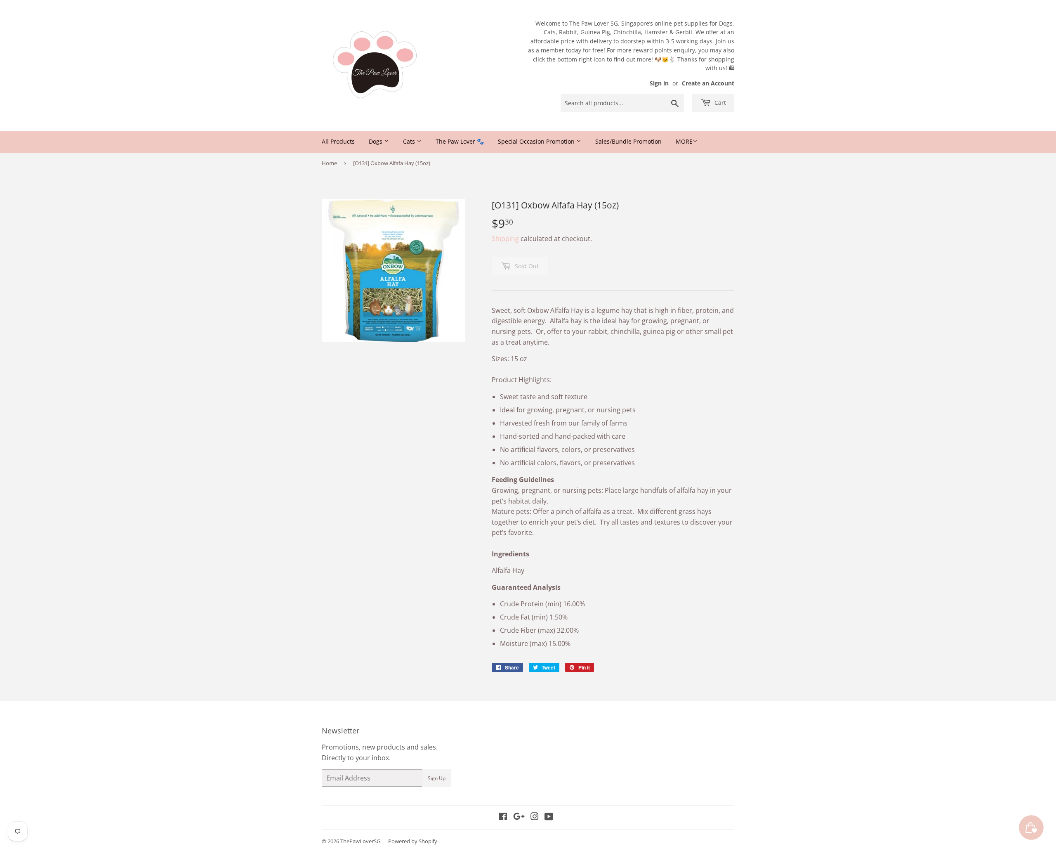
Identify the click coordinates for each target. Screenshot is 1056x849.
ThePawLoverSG (360, 841)
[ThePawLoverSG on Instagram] (534, 817)
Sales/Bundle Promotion (628, 141)
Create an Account (708, 83)
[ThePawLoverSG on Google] (519, 817)
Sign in (659, 83)
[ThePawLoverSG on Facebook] (503, 817)
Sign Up (437, 778)
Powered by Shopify (412, 841)
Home (329, 163)
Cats (410, 141)
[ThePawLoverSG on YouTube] (548, 817)
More (684, 141)
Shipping (505, 238)
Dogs (376, 141)
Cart (719, 102)
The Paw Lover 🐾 (460, 141)
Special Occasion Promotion (537, 141)
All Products (338, 141)
